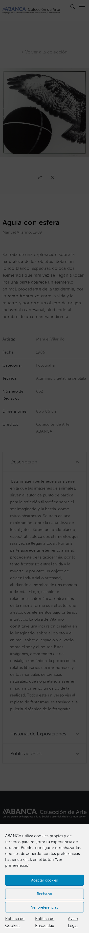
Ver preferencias (44, 907)
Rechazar (44, 894)
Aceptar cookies (44, 880)
